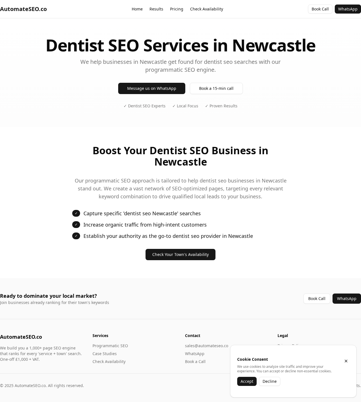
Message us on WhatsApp (151, 88)
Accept (247, 381)
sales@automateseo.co (206, 345)
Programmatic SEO (110, 345)
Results (156, 9)
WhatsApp (348, 9)
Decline (270, 381)
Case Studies (105, 353)
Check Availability (206, 9)
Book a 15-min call (216, 88)
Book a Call (195, 361)
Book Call (320, 9)
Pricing (176, 9)
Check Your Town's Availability (180, 254)
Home (137, 9)
